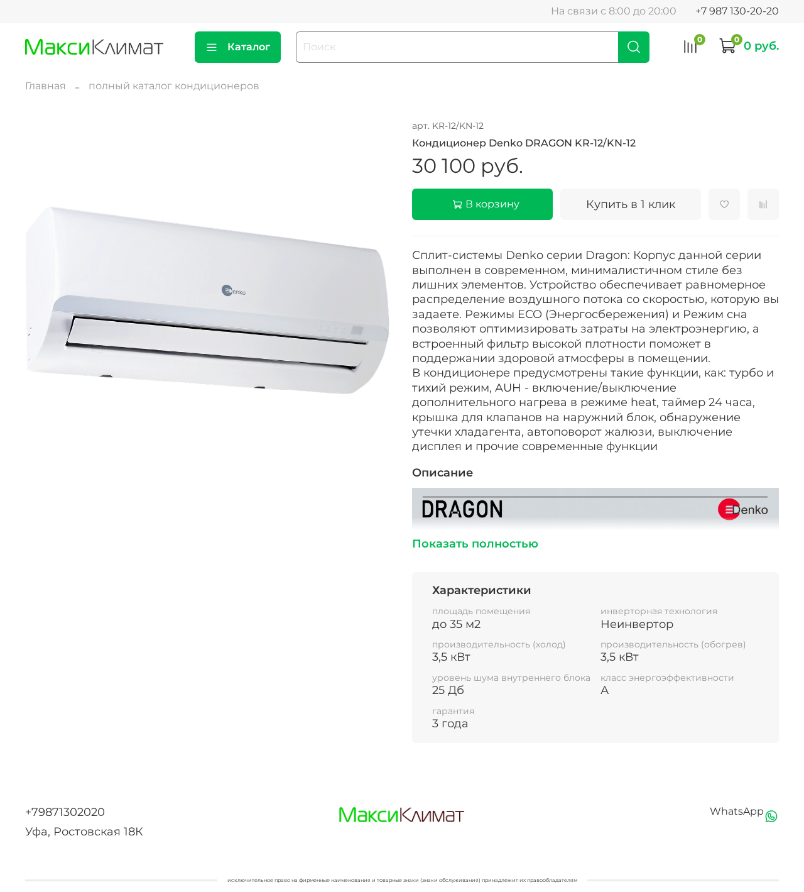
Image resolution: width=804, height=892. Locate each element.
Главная (45, 86)
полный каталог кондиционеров (174, 86)
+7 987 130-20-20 (737, 11)
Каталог (248, 47)
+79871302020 (65, 812)
